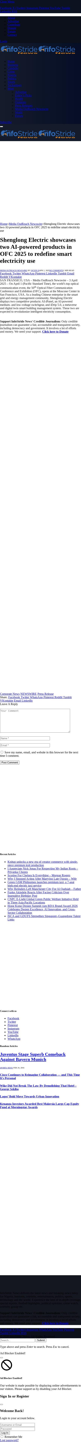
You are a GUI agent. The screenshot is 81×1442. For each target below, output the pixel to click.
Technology (15, 85)
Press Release (45, 693)
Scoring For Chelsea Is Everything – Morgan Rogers (39, 875)
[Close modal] (1, 1357)
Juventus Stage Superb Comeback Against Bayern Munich (33, 1057)
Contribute (14, 24)
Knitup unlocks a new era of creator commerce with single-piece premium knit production (43, 863)
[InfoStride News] (37, 55)
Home (11, 61)
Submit (41, 1340)
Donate (12, 28)
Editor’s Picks (23, 95)
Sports (11, 81)
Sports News (6, 1068)
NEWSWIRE (28, 693)
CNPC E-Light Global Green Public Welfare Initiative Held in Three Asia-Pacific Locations (43, 901)
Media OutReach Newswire (31, 109)
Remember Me (13, 1436)
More (11, 88)
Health (19, 98)
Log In (5, 1432)
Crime (11, 71)
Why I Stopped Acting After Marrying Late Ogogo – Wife (42, 878)
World (18, 112)
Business (13, 64)
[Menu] (1, 126)
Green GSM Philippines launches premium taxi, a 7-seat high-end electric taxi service (41, 884)
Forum (11, 31)
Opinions (20, 102)
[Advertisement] (40, 181)
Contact (12, 34)
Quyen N (35, 270)
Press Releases (23, 105)
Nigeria (12, 75)
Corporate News (10, 693)
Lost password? (9, 1440)
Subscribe (6, 122)
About (11, 17)
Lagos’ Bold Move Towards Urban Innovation (29, 1096)
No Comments (56, 270)
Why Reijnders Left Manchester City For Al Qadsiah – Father (44, 889)
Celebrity (13, 68)
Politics (12, 78)
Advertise (13, 21)
